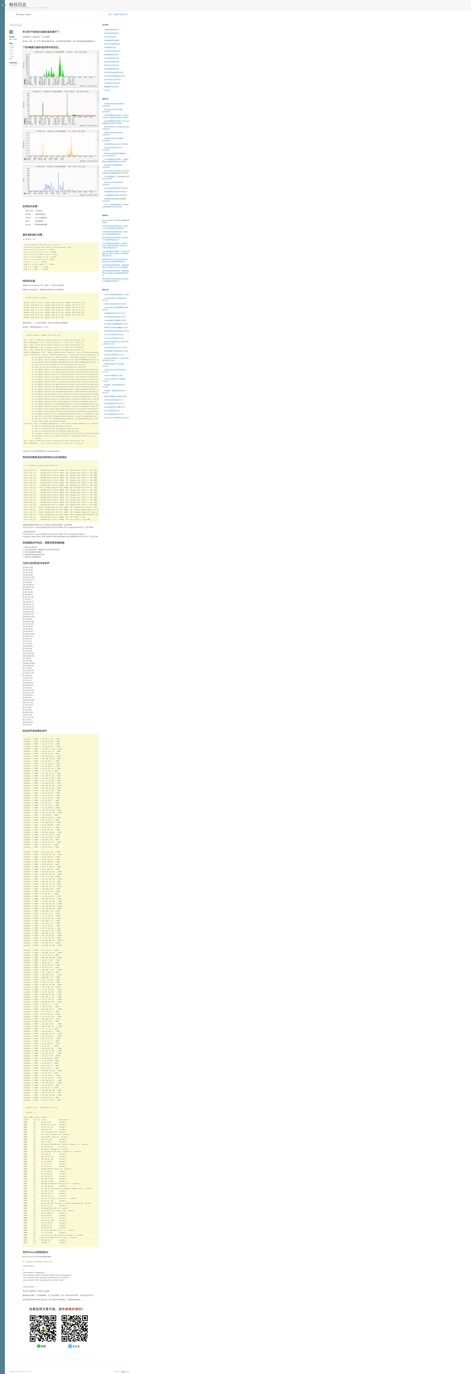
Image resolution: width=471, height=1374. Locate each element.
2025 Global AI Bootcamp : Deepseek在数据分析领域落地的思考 (115, 172)
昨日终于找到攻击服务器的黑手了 (41, 31)
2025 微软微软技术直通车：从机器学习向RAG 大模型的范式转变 (115, 116)
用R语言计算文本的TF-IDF (113, 148)
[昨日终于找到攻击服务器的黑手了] (11, 32)
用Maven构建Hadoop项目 (113, 396)
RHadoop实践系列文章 (112, 62)
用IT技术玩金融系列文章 (112, 44)
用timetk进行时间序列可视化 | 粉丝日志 (115, 237)
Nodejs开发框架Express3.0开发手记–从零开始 (115, 343)
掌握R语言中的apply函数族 (113, 327)
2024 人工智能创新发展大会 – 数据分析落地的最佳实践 (115, 206)
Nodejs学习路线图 (121, 267)
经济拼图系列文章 (110, 47)
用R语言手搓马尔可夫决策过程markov (116, 127)
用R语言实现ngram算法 (112, 144)
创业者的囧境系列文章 (111, 69)
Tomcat (11, 54)
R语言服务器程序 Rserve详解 (114, 364)
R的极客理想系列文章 (111, 30)
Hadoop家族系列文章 (111, 58)
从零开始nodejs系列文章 (112, 51)
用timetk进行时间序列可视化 (113, 109)
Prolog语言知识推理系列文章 (113, 72)
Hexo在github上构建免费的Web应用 (116, 307)
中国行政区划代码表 (111, 355)
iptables (11, 50)
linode (11, 52)
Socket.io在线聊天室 (111, 334)
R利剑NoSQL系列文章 (111, 65)
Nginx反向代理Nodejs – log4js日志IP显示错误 (115, 359)
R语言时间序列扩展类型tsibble (114, 104)
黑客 (10, 59)
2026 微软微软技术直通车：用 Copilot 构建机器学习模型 (115, 122)
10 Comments (13, 65)
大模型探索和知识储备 (111, 40)
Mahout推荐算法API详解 (112, 407)
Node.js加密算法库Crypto (112, 347)
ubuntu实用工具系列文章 (112, 79)
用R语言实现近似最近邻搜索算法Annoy (114, 155)
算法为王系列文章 (110, 37)
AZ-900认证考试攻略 (111, 400)
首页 (110, 14)
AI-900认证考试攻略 (111, 338)
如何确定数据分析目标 (111, 192)
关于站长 (107, 90)
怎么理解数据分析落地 (111, 195)
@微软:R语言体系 (120, 14)
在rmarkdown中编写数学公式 (114, 418)
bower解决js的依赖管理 (112, 317)
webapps (11, 56)
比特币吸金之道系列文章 (112, 83)
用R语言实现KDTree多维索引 (114, 138)
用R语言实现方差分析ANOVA (114, 132)
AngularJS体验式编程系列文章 (114, 76)
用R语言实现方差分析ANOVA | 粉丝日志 (115, 279)
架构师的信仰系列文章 (111, 55)
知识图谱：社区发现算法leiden (114, 385)
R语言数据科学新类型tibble (115, 228)
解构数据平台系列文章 (111, 87)
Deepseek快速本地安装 (112, 188)
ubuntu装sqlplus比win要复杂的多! (115, 298)
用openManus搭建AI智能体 (113, 165)
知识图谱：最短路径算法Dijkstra (114, 390)
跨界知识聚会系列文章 (111, 33)
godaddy (11, 45)
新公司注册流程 (109, 411)
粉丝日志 (17, 4)
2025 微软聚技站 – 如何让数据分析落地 (115, 178)
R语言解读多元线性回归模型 (113, 331)
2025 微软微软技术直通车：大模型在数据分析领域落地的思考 (115, 160)
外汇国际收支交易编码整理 (113, 324)
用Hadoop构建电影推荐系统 (113, 294)
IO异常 (11, 48)
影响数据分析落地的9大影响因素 (115, 199)
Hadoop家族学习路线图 (112, 320)
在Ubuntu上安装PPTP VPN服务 (114, 379)
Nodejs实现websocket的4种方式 (115, 370)
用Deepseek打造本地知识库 (113, 182)
